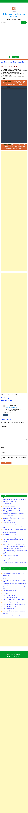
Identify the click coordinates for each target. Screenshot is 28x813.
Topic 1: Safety (6, 610)
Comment (4, 426)
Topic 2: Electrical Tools (8, 608)
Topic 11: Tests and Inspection (10, 592)
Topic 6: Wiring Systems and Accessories (12, 601)
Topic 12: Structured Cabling (9, 590)
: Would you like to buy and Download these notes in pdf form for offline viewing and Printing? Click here (14, 83)
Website (3, 452)
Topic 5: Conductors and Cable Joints (11, 602)
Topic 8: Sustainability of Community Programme (14, 615)
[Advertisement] (14, 40)
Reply (5, 415)
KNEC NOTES (18, 656)
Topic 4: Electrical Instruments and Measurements (14, 604)
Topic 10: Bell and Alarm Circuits (10, 593)
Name (3, 442)
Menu (15, 57)
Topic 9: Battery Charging (9, 595)
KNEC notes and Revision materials (14, 15)
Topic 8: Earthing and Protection (10, 597)
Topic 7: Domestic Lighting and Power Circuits (13, 599)
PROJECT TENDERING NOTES (10, 572)
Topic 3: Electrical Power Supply (10, 606)
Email (2, 447)
